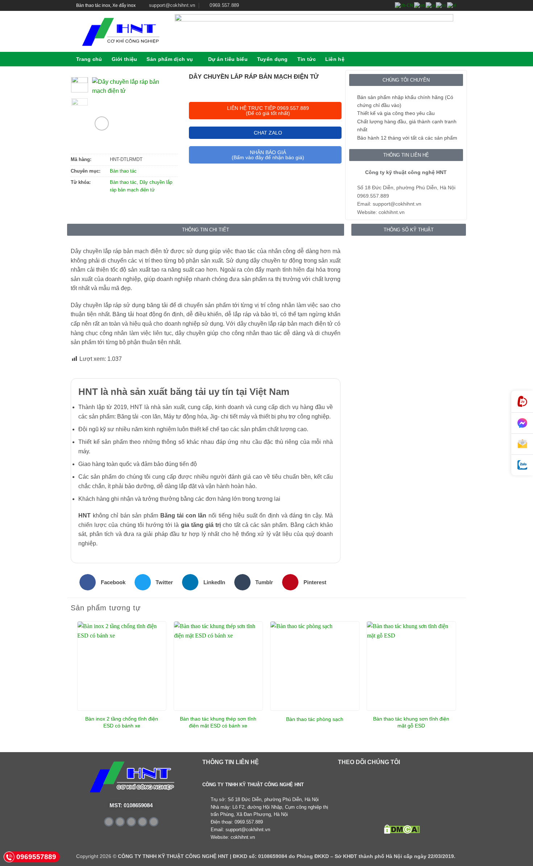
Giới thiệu (124, 59)
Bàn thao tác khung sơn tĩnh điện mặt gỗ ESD (411, 722)
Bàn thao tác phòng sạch (314, 719)
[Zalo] (522, 465)
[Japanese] (431, 5)
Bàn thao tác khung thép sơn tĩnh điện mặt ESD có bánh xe (218, 722)
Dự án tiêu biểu (228, 59)
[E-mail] (522, 444)
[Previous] (103, 106)
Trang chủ (89, 59)
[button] (454, 59)
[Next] (163, 106)
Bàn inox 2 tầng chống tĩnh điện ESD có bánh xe (121, 722)
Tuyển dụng (272, 59)
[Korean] (441, 5)
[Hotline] (522, 402)
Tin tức (306, 59)
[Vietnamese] (452, 5)
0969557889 (36, 857)
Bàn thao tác (123, 171)
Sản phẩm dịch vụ (169, 59)
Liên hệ (334, 59)
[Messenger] (522, 423)
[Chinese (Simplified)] (404, 5)
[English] (420, 5)
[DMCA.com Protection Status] (402, 829)
